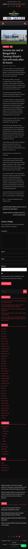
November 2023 (5, 408)
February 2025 (4, 371)
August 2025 (4, 356)
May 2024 (3, 393)
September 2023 (5, 413)
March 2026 (4, 339)
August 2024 (4, 386)
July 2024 (3, 388)
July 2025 (3, 358)
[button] (24, 545)
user (15, 66)
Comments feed (5, 467)
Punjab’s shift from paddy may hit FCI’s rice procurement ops (14, 214)
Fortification (6, 431)
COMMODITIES (6, 46)
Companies (4, 444)
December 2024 (5, 376)
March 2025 (4, 368)
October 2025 (4, 351)
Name (3, 251)
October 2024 (4, 381)
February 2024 (4, 400)
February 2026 (4, 341)
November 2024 (5, 378)
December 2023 (5, 405)
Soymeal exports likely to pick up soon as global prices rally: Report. (14, 208)
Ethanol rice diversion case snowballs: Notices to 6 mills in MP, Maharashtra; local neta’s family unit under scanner (13, 318)
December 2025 (5, 346)
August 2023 (4, 415)
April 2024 (3, 395)
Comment (4, 231)
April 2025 (3, 366)
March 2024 (4, 398)
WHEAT (4, 441)
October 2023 (4, 410)
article (6, 199)
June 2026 (3, 331)
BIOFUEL (5, 428)
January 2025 (4, 373)
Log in (2, 462)
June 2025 (3, 361)
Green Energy (4, 446)
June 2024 (3, 390)
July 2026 (3, 329)
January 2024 (4, 403)
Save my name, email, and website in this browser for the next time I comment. (12, 277)
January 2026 (4, 343)
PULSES (4, 436)
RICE (11, 46)
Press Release (4, 451)
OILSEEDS (5, 433)
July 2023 (3, 418)
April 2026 (3, 336)
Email (3, 259)
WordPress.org (5, 470)
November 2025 (5, 348)
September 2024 (5, 383)
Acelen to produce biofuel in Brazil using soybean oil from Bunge (15, 4)
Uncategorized (4, 454)
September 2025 (5, 353)
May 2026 (3, 334)
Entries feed (4, 465)
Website (3, 266)
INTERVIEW (4, 449)
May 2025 (3, 363)
